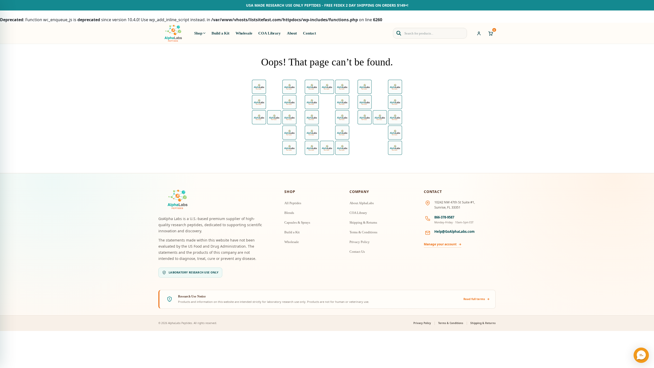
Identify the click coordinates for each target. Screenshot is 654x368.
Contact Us (357, 252)
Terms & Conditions (363, 232)
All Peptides (292, 203)
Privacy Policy (359, 242)
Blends (289, 213)
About (292, 33)
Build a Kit (220, 33)
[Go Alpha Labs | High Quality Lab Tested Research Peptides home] (173, 33)
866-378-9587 (444, 217)
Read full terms (476, 299)
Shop (198, 33)
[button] (641, 355)
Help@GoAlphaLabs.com (454, 231)
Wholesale (244, 33)
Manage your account (442, 244)
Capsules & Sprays (297, 222)
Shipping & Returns (363, 222)
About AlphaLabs (361, 203)
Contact (309, 33)
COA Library (269, 33)
